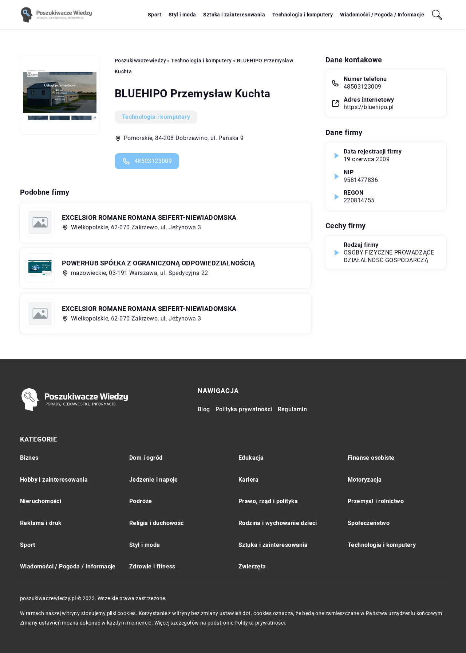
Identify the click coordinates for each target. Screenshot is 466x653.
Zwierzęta (252, 566)
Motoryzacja (365, 479)
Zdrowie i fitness (152, 566)
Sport (154, 15)
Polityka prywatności (244, 409)
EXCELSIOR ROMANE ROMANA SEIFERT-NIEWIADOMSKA (149, 217)
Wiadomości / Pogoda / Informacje (382, 15)
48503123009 (153, 161)
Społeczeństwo (369, 523)
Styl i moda (182, 15)
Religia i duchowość (156, 523)
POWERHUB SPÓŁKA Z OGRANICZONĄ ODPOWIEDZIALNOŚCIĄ (158, 263)
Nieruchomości (40, 501)
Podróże (140, 501)
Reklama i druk (41, 523)
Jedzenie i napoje (153, 479)
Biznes (29, 457)
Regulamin (292, 409)
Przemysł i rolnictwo (376, 501)
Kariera (248, 479)
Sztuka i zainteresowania (234, 15)
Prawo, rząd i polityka (268, 501)
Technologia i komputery (302, 15)
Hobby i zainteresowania (54, 479)
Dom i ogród (145, 457)
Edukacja (251, 457)
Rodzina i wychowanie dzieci (277, 523)
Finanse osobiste (371, 457)
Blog (204, 409)
